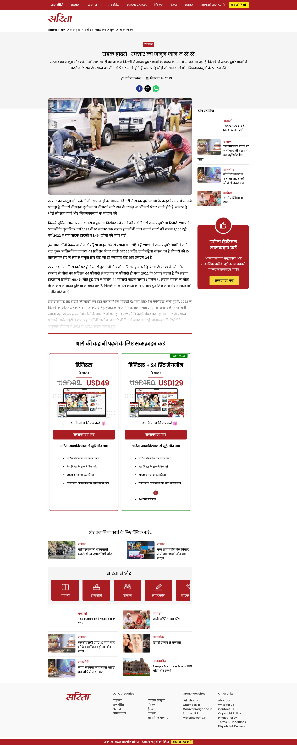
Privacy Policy (227, 718)
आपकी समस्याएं (213, 5)
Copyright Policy (229, 713)
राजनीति (57, 5)
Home (52, 30)
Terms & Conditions (232, 722)
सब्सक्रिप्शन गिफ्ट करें (83, 423)
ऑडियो (241, 5)
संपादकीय (112, 5)
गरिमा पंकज (133, 78)
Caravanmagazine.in (197, 709)
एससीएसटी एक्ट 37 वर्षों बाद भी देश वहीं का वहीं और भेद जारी (96, 647)
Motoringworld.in (194, 718)
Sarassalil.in (191, 713)
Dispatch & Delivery (231, 726)
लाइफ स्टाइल (137, 5)
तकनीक (158, 637)
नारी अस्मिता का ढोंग (166, 619)
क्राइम (189, 5)
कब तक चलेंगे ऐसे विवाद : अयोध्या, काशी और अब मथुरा (173, 554)
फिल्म (158, 5)
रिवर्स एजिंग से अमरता (167, 643)
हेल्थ (174, 5)
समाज (92, 5)
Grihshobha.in (192, 700)
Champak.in (191, 705)
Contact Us (226, 709)
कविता (157, 614)
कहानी (75, 5)
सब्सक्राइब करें (84, 434)
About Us (224, 700)
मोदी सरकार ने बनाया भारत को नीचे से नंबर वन (233, 178)
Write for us (226, 705)
